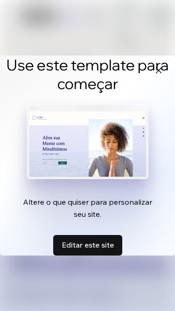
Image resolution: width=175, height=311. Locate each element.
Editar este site (88, 244)
